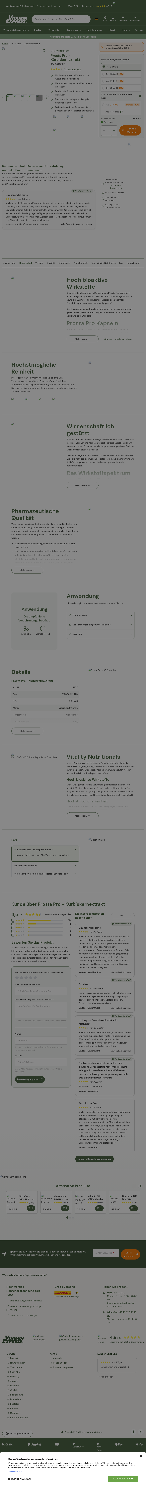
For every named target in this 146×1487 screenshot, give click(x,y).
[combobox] (141, 1456)
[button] (19, 1478)
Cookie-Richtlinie (15, 1471)
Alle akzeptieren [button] (123, 1478)
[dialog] (73, 1469)
